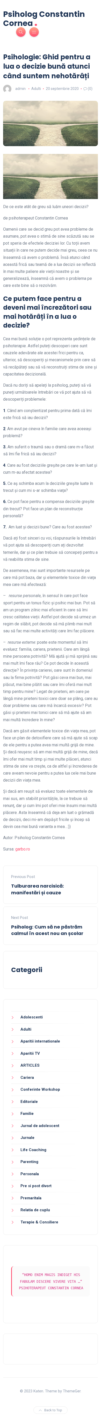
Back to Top (53, 1410)
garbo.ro (22, 849)
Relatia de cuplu (35, 1210)
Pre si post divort (36, 1186)
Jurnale (27, 1137)
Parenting (29, 1161)
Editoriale (29, 1101)
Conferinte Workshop (40, 1089)
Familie (27, 1113)
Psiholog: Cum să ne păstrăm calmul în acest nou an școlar (47, 930)
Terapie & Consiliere (39, 1222)
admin (20, 89)
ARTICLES (30, 1065)
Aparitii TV (30, 1053)
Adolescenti (31, 1017)
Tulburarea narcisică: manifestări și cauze (37, 889)
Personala (29, 1174)
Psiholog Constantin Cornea (44, 18)
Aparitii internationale (40, 1041)
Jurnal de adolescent (39, 1125)
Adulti (36, 89)
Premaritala (30, 1198)
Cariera (27, 1077)
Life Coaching (33, 1149)
